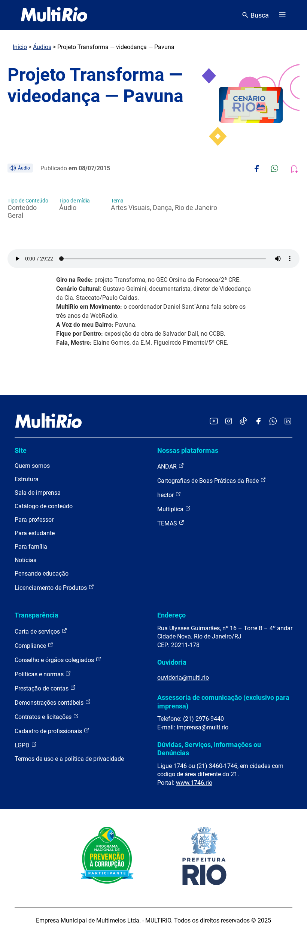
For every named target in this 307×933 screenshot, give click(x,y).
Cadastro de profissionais (49, 731)
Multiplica (171, 509)
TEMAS (168, 523)
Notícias (25, 560)
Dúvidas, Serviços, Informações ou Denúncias (209, 749)
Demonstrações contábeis (50, 702)
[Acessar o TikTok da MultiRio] (243, 421)
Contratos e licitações (44, 716)
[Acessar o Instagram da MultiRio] (228, 421)
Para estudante (35, 533)
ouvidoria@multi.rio (183, 677)
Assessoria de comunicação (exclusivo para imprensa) (223, 701)
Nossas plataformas (187, 450)
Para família (31, 546)
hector (166, 494)
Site (21, 450)
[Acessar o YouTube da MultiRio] (213, 421)
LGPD (23, 745)
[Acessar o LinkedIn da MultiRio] (287, 421)
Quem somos (32, 465)
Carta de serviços (38, 631)
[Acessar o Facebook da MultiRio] (258, 421)
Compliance (31, 645)
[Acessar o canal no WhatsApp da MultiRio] (273, 421)
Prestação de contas (42, 688)
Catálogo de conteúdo (44, 506)
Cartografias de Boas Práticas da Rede (208, 480)
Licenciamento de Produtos (51, 587)
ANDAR (167, 466)
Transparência (36, 615)
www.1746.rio (194, 782)
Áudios (42, 47)
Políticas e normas (40, 674)
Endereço (171, 615)
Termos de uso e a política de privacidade (69, 758)
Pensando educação (42, 573)
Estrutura (27, 479)
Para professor (34, 519)
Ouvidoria (171, 662)
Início (20, 47)
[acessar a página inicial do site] (54, 15)
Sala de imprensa (38, 492)
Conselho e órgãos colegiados (55, 660)
